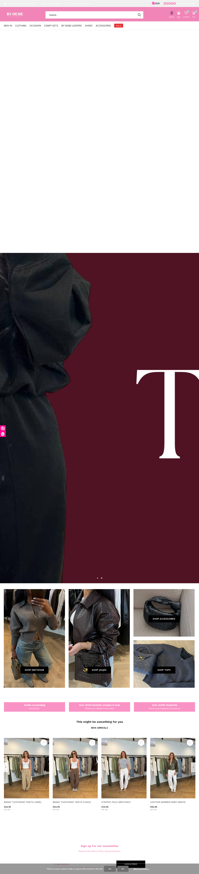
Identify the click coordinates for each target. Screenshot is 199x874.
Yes (109, 869)
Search (139, 15)
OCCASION (35, 25)
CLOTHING (20, 25)
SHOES (89, 25)
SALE (118, 25)
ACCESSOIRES (103, 25)
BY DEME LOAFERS (71, 25)
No (123, 869)
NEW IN (8, 25)
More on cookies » (141, 869)
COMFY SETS (51, 25)
